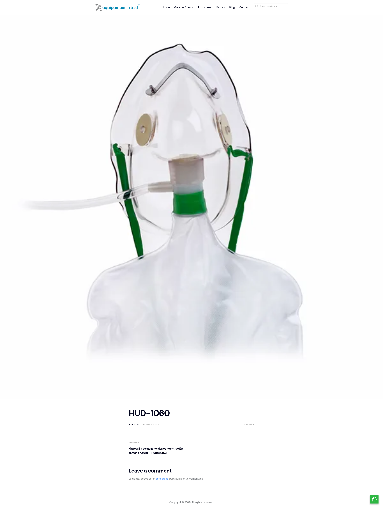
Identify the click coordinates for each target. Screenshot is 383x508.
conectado (162, 478)
